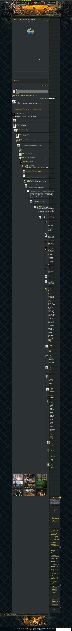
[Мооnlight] (21, 162)
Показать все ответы (55, 583)
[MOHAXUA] (25, 181)
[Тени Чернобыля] (22, 3)
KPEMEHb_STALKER (26, 157)
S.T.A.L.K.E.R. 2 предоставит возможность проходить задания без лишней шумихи (55, 537)
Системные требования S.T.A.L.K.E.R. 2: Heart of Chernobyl (55, 545)
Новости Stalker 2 (16, 19)
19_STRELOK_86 (50, 248)
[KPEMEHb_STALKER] (20, 158)
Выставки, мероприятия (55, 513)
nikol (49, 233)
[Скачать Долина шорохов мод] (29, 495)
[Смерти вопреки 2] (18, 495)
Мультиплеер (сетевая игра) (55, 521)
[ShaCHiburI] (47, 401)
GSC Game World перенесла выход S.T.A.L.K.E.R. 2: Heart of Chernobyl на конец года (55, 531)
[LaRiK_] (48, 464)
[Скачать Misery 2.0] (29, 480)
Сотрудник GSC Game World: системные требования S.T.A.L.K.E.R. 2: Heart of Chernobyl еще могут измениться (55, 534)
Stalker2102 (51, 394)
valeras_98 (24, 153)
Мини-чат (58, 626)
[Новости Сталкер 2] (52, 3)
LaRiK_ (52, 464)
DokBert (28, 84)
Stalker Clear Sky (54, 509)
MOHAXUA (29, 180)
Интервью (53, 515)
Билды (53, 512)
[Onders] (23, 166)
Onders (27, 165)
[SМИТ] (13, 114)
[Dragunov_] (46, 289)
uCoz (41, 629)
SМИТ (17, 113)
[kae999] (46, 268)
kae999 (50, 267)
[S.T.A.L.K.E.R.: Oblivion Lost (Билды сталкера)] (18, 3)
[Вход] (16, 89)
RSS (19, 0)
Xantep (18, 124)
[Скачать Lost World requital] (41, 480)
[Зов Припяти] (47, 3)
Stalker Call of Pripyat (54, 510)
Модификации (53, 520)
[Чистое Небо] (26, 3)
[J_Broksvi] (47, 376)
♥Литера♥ (50, 280)
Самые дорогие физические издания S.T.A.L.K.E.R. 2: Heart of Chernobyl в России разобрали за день (55, 539)
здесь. (34, 181)
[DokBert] (13, 101)
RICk (49, 221)
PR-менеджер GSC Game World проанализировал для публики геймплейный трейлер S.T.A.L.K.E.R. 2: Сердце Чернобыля (54, 542)
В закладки (15, 0)
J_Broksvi (51, 375)
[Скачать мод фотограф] (41, 495)
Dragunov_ (50, 288)
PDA (17, 0)
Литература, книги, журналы (55, 518)
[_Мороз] (17, 140)
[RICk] (47, 356)
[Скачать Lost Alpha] (18, 480)
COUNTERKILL (40, 206)
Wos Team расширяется (54, 570)
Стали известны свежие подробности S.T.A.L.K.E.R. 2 (54, 532)
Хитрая (56, 548)
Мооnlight (25, 161)
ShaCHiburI (52, 450)
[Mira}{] (46, 276)
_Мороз (21, 139)
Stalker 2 (53, 511)
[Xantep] (14, 125)
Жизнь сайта (53, 514)
